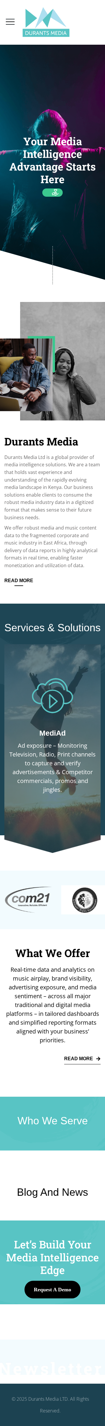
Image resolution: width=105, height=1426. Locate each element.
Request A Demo (52, 1290)
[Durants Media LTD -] (46, 22)
